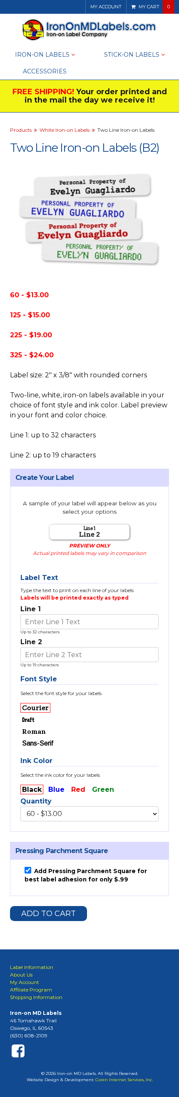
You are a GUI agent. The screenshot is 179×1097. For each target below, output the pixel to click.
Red (78, 789)
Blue (56, 789)
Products (21, 130)
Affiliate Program (31, 990)
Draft (28, 719)
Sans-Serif (37, 743)
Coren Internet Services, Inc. (124, 1079)
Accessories (45, 71)
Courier (35, 708)
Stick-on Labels (131, 54)
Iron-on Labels (42, 54)
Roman (34, 731)
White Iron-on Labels (65, 130)
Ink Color (36, 761)
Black (32, 789)
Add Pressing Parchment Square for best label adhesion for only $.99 (86, 875)
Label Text (39, 578)
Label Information (31, 967)
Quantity (36, 801)
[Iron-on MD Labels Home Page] (89, 30)
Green (103, 789)
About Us (21, 974)
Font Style (38, 679)
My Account (106, 7)
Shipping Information (36, 997)
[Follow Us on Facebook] (18, 1051)
